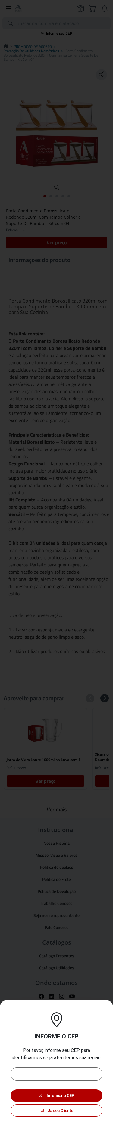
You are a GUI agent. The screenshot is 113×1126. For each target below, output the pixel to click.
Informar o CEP (60, 1095)
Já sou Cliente (60, 1110)
